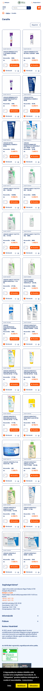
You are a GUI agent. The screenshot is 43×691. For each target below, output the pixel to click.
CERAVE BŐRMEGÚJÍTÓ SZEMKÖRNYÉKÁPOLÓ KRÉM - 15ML (10, 99)
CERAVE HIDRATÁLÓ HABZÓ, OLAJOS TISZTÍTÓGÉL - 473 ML (10, 509)
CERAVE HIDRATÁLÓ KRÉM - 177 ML (30, 508)
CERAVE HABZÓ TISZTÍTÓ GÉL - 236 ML (32, 189)
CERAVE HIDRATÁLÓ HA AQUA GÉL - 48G (10, 462)
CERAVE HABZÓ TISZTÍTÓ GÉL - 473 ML (11, 234)
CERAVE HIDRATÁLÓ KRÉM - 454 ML (30, 554)
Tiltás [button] (9, 685)
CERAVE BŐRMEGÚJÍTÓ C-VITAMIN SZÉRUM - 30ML (10, 53)
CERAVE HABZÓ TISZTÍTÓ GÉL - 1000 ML (11, 189)
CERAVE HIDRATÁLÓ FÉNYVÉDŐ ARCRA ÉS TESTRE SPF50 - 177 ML (10, 418)
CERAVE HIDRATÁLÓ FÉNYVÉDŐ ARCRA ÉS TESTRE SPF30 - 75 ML (30, 372)
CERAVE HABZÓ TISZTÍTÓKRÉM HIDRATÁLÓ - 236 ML (30, 281)
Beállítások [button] (21, 685)
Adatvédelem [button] (27, 680)
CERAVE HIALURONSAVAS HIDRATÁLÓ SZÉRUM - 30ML (10, 328)
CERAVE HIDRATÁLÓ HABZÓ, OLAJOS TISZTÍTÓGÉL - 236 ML (31, 463)
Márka (8, 13)
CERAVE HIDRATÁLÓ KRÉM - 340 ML (9, 554)
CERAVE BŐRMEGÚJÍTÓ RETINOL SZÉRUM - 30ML (31, 52)
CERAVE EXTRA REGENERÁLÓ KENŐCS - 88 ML (10, 144)
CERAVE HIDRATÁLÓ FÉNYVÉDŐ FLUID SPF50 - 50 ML (31, 418)
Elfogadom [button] (34, 685)
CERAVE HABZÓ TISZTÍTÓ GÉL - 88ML (32, 234)
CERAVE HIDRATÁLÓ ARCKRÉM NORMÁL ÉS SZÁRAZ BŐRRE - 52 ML (31, 327)
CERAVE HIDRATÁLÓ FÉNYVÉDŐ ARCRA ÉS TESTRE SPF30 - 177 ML (10, 372)
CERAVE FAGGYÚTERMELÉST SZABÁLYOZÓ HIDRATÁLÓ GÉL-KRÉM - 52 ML (32, 145)
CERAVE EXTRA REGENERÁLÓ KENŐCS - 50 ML (31, 99)
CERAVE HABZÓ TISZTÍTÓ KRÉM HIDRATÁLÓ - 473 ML (11, 281)
